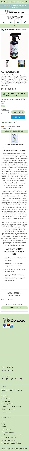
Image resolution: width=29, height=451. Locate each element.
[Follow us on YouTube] (21, 379)
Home (2, 29)
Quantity (3, 109)
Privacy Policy (7, 412)
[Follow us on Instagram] (12, 379)
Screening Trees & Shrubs (11, 443)
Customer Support (8, 432)
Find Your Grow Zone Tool (11, 435)
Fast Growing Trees (9, 440)
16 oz (3, 106)
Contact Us (6, 401)
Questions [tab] (11, 300)
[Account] (18, 22)
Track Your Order (8, 393)
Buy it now (18, 117)
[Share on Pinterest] (11, 128)
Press (4, 426)
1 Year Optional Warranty (11, 406)
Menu (15, 26)
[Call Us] (4, 22)
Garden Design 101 (9, 437)
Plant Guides (6, 429)
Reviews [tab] (3, 300)
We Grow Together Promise (12, 390)
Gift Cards (5, 398)
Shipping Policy (7, 404)
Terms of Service (8, 409)
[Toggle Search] (11, 22)
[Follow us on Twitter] (7, 379)
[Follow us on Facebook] (2, 379)
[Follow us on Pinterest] (16, 379)
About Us (5, 395)
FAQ (3, 424)
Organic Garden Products (12, 29)
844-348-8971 (8, 370)
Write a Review (18, 308)
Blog (3, 421)
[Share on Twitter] (9, 128)
